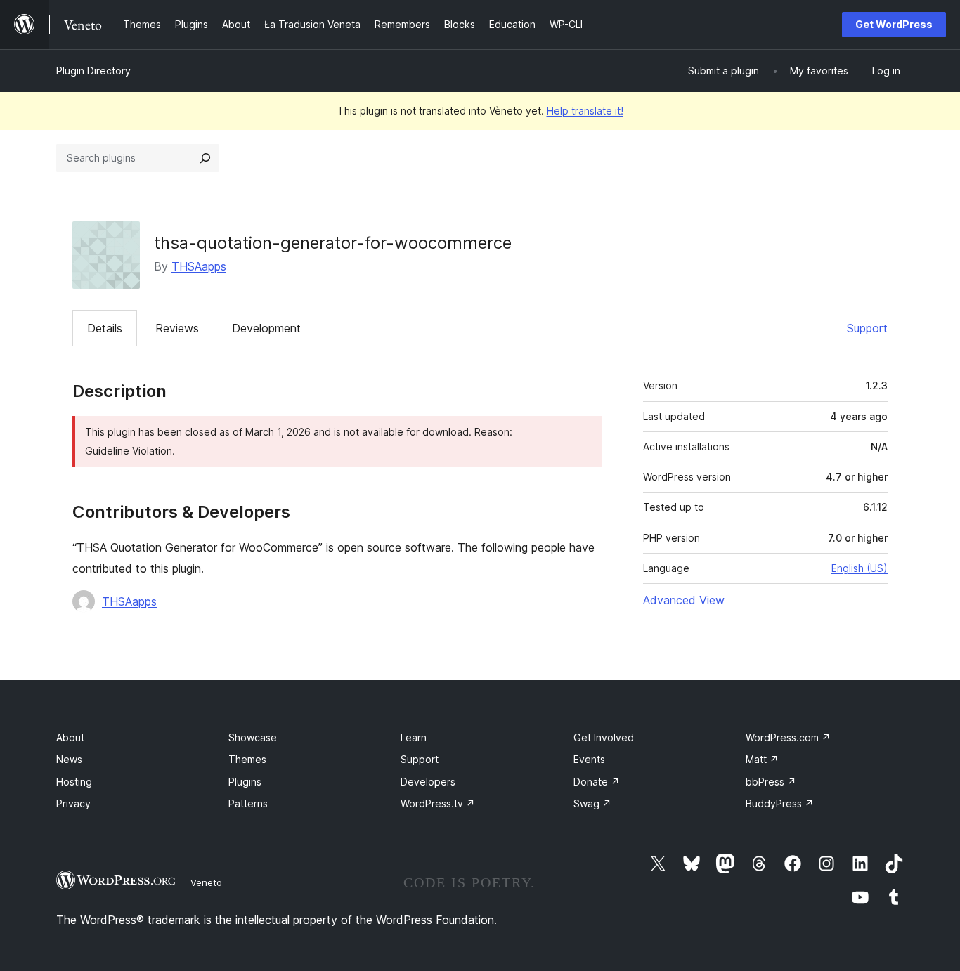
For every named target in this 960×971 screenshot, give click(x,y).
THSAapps (198, 266)
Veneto (206, 882)
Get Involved (603, 737)
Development (266, 328)
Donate (596, 782)
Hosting (74, 782)
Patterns (248, 803)
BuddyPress (780, 803)
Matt (762, 759)
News (69, 759)
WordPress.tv (438, 803)
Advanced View (684, 600)
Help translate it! (585, 111)
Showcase (252, 737)
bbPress (771, 782)
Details (104, 328)
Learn (414, 737)
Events (589, 759)
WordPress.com (788, 737)
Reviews (177, 328)
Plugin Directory (93, 71)
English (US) (859, 568)
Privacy (73, 803)
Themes (247, 759)
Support (867, 328)
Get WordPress (894, 24)
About (70, 737)
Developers (428, 782)
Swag (592, 803)
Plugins (244, 782)
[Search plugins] (205, 158)
